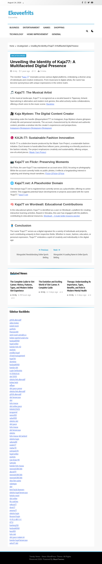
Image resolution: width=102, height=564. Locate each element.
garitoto (13, 329)
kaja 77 (25, 77)
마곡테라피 (15, 373)
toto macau (14, 403)
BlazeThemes (58, 559)
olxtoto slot (14, 421)
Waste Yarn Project (37, 152)
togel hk (13, 358)
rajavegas (13, 483)
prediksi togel (15, 352)
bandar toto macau (17, 466)
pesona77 (13, 510)
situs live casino (15, 480)
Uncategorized (18, 55)
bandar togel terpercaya (18, 540)
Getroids (13, 463)
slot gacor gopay (16, 388)
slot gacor (13, 424)
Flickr (61, 173)
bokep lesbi (14, 382)
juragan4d (13, 412)
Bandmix (50, 104)
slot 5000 (13, 376)
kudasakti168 (15, 341)
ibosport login (15, 516)
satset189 (13, 418)
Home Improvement (37, 34)
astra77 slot (14, 543)
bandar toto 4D (15, 346)
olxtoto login (14, 439)
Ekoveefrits (21, 12)
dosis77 (12, 507)
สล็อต (12, 385)
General (56, 34)
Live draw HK (15, 460)
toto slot (13, 534)
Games (46, 27)
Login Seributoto (16, 370)
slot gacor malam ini (17, 537)
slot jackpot (23, 436)
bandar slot (14, 367)
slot (11, 400)
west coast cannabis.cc (18, 335)
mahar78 (13, 448)
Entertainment (31, 27)
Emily (15, 71)
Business (14, 27)
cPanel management (17, 355)
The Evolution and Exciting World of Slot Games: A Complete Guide (50, 284)
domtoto (13, 361)
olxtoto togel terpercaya (19, 492)
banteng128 (14, 525)
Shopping (59, 27)
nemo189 (13, 415)
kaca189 (13, 531)
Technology (16, 34)
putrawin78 (14, 451)
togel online (14, 344)
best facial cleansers (17, 489)
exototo (13, 349)
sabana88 (13, 442)
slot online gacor (16, 406)
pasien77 (13, 445)
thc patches (14, 501)
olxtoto (12, 433)
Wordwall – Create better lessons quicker (62, 216)
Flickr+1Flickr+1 (52, 173)
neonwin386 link (16, 469)
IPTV (11, 522)
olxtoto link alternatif (17, 379)
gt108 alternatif (15, 320)
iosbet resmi (14, 326)
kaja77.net (23, 195)
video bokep (14, 323)
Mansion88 (14, 332)
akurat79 (13, 471)
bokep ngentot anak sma (19, 338)
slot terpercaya (15, 397)
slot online (13, 498)
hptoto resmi (14, 495)
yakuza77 (13, 504)
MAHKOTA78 (15, 409)
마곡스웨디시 (16, 519)
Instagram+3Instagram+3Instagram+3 (26, 128)
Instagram (47, 128)
